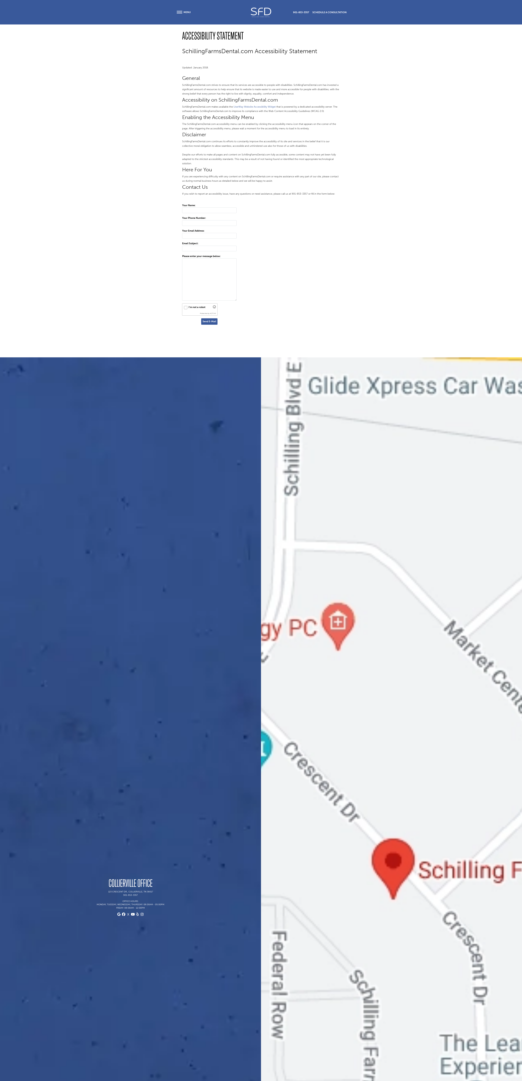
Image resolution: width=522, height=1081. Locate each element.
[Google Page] (119, 914)
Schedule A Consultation (329, 12)
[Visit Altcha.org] (214, 307)
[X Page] (128, 914)
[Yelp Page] (137, 914)
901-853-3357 (301, 12)
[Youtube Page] (133, 914)
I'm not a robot (197, 307)
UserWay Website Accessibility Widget (255, 106)
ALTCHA (213, 313)
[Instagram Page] (142, 914)
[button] (286, 13)
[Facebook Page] (123, 914)
